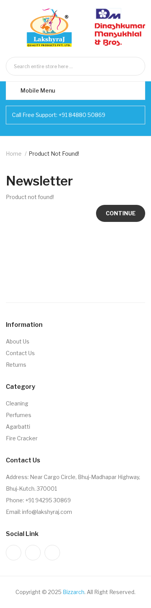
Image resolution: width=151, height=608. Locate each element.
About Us (17, 341)
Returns (16, 364)
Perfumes (18, 415)
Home (14, 153)
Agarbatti (18, 426)
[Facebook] (33, 552)
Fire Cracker (22, 438)
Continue (121, 213)
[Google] (52, 552)
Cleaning (17, 403)
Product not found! (54, 153)
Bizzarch (73, 592)
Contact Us (20, 353)
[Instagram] (13, 552)
